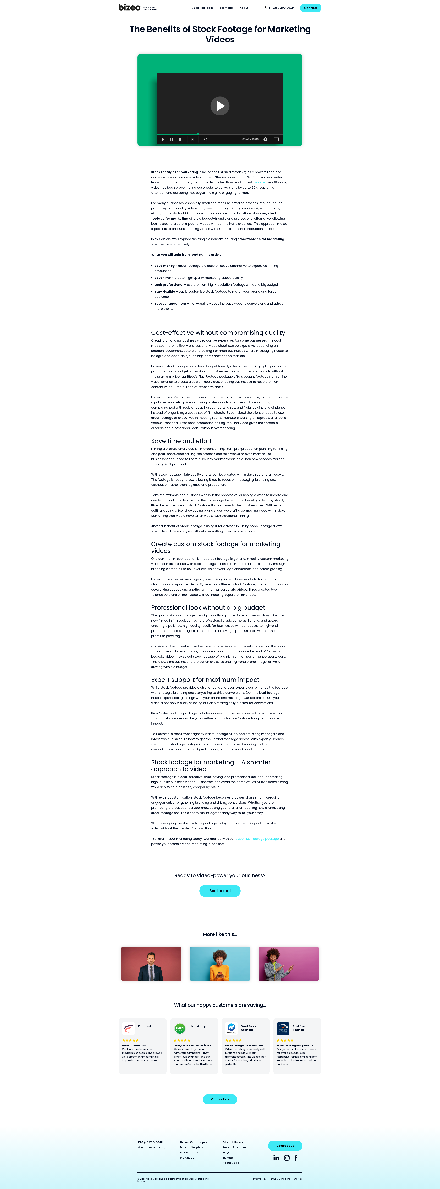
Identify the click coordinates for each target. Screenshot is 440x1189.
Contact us (220, 1099)
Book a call (220, 891)
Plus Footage (189, 1152)
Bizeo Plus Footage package (258, 838)
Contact (310, 8)
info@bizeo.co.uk (281, 7)
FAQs (226, 1152)
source (260, 182)
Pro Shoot (187, 1158)
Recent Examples (234, 1147)
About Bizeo (231, 1163)
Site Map (298, 1179)
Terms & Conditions (280, 1179)
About (244, 8)
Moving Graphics (192, 1147)
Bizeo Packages (202, 8)
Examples (226, 8)
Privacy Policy (259, 1179)
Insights (228, 1158)
